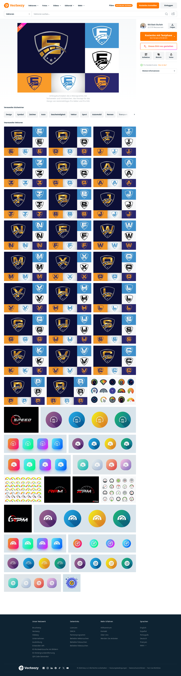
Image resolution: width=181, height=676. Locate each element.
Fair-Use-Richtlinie (153, 668)
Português (144, 635)
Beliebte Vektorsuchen (79, 638)
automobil (97, 114)
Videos (56, 5)
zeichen (32, 114)
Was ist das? (162, 65)
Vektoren (32, 5)
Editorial (68, 5)
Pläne (111, 5)
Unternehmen (38, 638)
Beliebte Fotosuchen (78, 642)
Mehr (80, 5)
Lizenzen (73, 627)
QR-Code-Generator (40, 656)
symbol (20, 114)
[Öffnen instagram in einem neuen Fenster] (48, 668)
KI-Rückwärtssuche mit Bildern (45, 649)
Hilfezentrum (106, 627)
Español (143, 631)
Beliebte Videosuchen (79, 645)
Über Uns (104, 635)
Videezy (35, 635)
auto (43, 114)
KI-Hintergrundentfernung (43, 653)
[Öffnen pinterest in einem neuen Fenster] (56, 668)
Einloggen (168, 5)
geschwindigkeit (58, 114)
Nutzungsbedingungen (118, 668)
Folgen (172, 27)
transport (123, 114)
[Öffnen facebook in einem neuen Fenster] (44, 668)
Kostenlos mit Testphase (158, 36)
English (143, 627)
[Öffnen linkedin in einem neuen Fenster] (52, 668)
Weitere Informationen (150, 71)
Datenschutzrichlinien (137, 668)
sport (84, 114)
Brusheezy (36, 627)
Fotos (44, 5)
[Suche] (166, 13)
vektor (74, 114)
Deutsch (143, 638)
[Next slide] (132, 114)
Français (143, 642)
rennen (110, 114)
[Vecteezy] (14, 5)
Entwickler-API (38, 645)
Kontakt (104, 631)
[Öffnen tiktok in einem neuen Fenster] (60, 668)
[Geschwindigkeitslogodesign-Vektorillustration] (21, 420)
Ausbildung (37, 642)
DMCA (72, 631)
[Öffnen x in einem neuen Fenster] (64, 668)
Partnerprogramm (77, 635)
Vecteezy (36, 631)
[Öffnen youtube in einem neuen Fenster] (68, 668)
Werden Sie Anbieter (109, 638)
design (9, 114)
